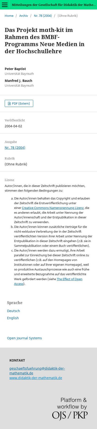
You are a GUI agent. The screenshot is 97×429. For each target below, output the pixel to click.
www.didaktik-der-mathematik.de (35, 378)
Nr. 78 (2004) (43, 15)
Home (9, 15)
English (13, 318)
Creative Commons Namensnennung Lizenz (53, 208)
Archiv (23, 15)
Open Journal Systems (24, 338)
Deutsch (13, 311)
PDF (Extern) (20, 103)
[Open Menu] (4, 4)
